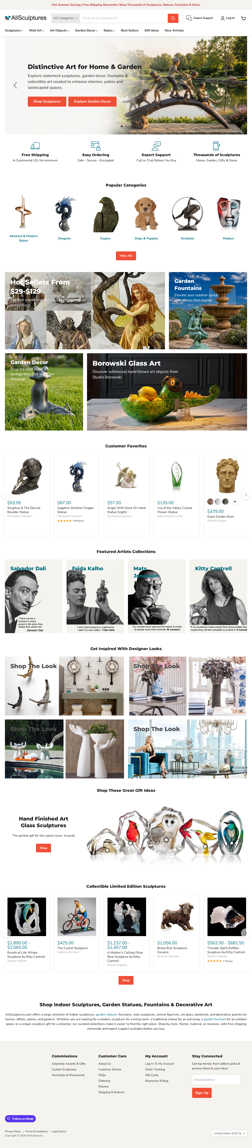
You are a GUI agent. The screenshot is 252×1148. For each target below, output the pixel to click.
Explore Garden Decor (92, 101)
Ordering (104, 1081)
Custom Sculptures (64, 1069)
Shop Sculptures (47, 101)
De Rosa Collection (168, 956)
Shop (43, 848)
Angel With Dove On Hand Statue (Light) (126, 510)
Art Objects (59, 30)
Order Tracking (155, 1069)
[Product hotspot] (130, 843)
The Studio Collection (19, 516)
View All (126, 256)
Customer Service (109, 1069)
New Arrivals (174, 30)
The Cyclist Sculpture (72, 948)
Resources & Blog (156, 1081)
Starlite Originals (17, 961)
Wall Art (35, 30)
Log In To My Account (159, 1064)
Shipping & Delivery (111, 1092)
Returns (103, 1086)
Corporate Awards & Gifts (68, 1064)
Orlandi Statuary (217, 520)
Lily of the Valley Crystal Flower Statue (174, 510)
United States (227, 1133)
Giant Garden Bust (220, 516)
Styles (108, 30)
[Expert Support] (156, 152)
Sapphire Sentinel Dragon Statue (75, 510)
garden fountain (215, 1019)
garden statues (106, 1014)
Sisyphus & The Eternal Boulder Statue (23, 510)
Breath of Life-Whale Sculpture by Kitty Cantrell (26, 954)
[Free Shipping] (35, 152)
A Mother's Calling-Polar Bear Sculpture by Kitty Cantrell (125, 956)
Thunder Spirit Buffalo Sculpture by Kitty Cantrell (226, 950)
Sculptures (13, 30)
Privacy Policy (13, 1131)
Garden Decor (85, 30)
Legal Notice (59, 1131)
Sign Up (201, 1092)
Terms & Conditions (36, 1131)
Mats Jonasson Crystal (170, 516)
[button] (228, 18)
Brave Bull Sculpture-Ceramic (172, 950)
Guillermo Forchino (68, 952)
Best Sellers (130, 30)
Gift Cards (151, 1075)
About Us (104, 1064)
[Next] (245, 495)
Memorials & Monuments (68, 1075)
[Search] (173, 18)
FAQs (102, 1075)
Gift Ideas (152, 30)
